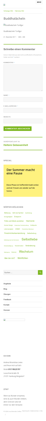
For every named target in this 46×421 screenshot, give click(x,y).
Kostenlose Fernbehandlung (22, 225)
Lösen (17, 229)
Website (7, 117)
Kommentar (9, 62)
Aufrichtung (28, 213)
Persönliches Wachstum (28, 229)
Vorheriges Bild (8, 11)
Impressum (25, 411)
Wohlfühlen (23, 258)
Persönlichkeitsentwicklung (14, 233)
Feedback (7, 299)
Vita (41, 411)
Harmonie (30, 220)
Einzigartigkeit (8, 217)
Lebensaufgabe (8, 229)
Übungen (7, 294)
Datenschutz (35, 411)
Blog (5, 289)
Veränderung (30, 245)
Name (6, 95)
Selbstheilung (31, 233)
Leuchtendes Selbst (14, 411)
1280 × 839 (21, 37)
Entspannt (17, 216)
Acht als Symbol (18, 213)
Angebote (7, 283)
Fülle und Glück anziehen (14, 221)
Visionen (13, 252)
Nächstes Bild (19, 11)
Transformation (19, 246)
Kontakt (6, 304)
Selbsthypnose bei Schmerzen (11, 240)
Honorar (7, 310)
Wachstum (26, 251)
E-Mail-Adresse (11, 106)
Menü (39, 2)
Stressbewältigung (8, 246)
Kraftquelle (33, 225)
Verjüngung (7, 252)
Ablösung (7, 213)
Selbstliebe (30, 239)
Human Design (8, 225)
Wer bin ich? (9, 258)
